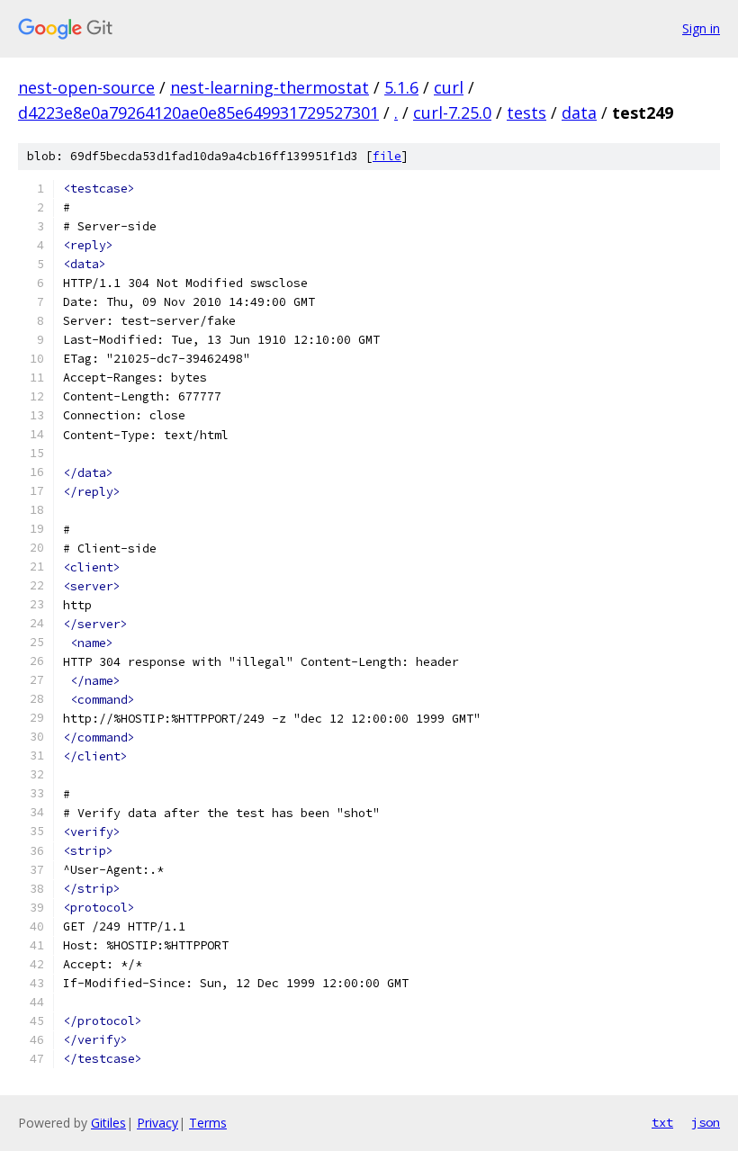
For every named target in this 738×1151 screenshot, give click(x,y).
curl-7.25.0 (452, 112)
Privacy (157, 1122)
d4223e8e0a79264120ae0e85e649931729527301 (198, 112)
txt (662, 1122)
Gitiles (108, 1122)
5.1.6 (401, 87)
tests (526, 112)
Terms (208, 1122)
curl (449, 87)
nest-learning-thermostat (269, 87)
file (387, 156)
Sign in (701, 28)
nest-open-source (86, 87)
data (579, 112)
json (705, 1122)
